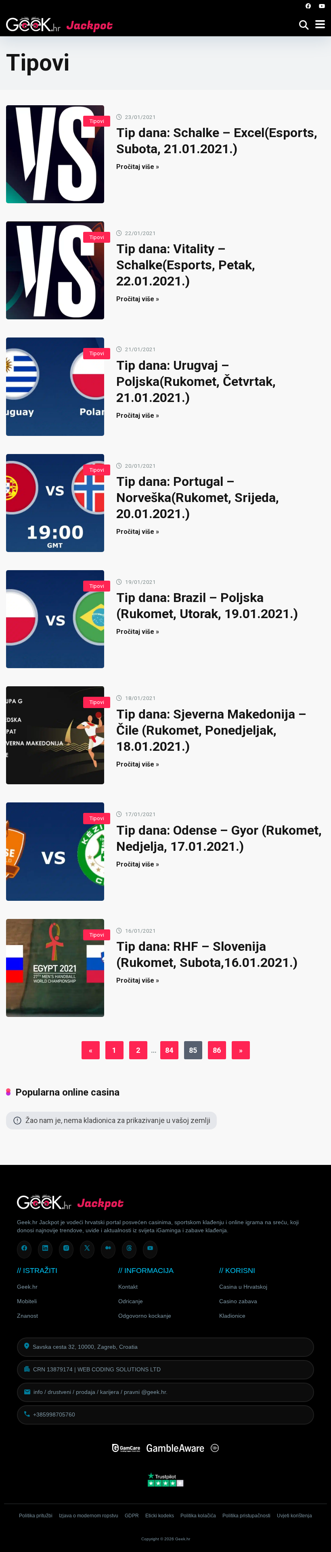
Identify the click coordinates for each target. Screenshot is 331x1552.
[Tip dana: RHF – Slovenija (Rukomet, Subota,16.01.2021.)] (55, 968)
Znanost (27, 1315)
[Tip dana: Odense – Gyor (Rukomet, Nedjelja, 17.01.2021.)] (55, 851)
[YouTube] (322, 6)
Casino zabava (238, 1301)
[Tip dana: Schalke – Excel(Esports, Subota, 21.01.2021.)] (55, 154)
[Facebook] (308, 6)
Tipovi (96, 121)
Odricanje (130, 1301)
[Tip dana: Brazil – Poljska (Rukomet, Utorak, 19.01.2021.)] (55, 619)
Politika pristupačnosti (246, 1516)
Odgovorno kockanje (144, 1315)
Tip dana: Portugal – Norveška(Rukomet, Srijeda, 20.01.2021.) (197, 497)
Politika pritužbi (35, 1516)
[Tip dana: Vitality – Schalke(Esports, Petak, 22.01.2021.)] (55, 270)
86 (217, 1050)
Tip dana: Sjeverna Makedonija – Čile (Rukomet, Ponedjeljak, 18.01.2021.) (211, 730)
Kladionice (232, 1315)
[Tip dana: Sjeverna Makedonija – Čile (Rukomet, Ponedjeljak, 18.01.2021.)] (55, 735)
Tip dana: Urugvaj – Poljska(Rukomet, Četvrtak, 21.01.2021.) (196, 381)
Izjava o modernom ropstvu (88, 1516)
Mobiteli (27, 1301)
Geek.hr (27, 1286)
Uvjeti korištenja (294, 1516)
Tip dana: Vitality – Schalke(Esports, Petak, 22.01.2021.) (185, 265)
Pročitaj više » (137, 167)
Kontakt (128, 1286)
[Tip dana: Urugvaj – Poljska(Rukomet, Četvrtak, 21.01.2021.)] (55, 386)
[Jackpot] (59, 23)
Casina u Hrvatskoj (243, 1286)
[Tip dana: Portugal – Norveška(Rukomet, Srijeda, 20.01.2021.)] (55, 503)
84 (169, 1050)
